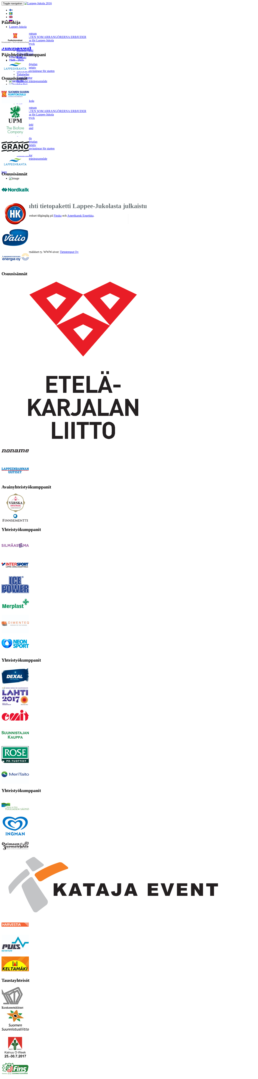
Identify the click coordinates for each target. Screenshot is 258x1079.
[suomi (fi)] (10, 10)
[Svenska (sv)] (10, 13)
